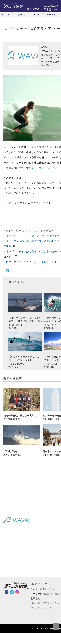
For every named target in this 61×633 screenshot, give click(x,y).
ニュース (20, 14)
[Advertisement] (25, 481)
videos (36, 14)
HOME (5, 14)
